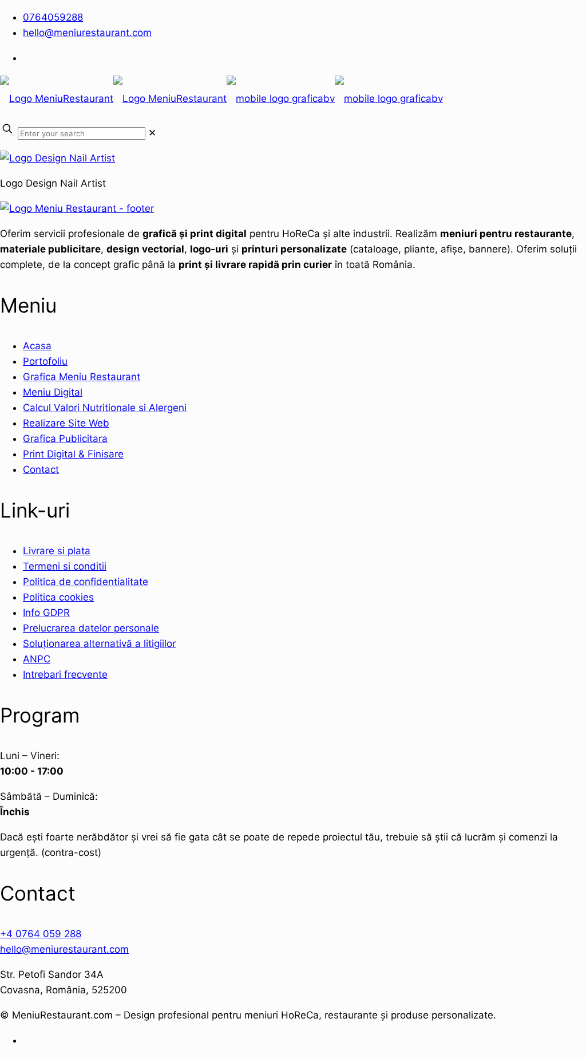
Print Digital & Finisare (73, 454)
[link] (152, 133)
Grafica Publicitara (65, 438)
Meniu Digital (52, 392)
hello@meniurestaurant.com (87, 32)
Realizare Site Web (66, 423)
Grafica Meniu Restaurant (81, 376)
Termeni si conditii (64, 566)
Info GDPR (46, 612)
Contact (41, 469)
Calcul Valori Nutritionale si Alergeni (105, 407)
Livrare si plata (56, 550)
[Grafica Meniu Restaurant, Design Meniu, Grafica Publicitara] (221, 98)
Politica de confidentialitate (85, 581)
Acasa (37, 346)
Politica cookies (58, 597)
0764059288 (53, 17)
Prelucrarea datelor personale (91, 628)
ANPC (36, 659)
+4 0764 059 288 (40, 933)
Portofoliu (45, 361)
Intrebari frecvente (65, 674)
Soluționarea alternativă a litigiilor (99, 643)
